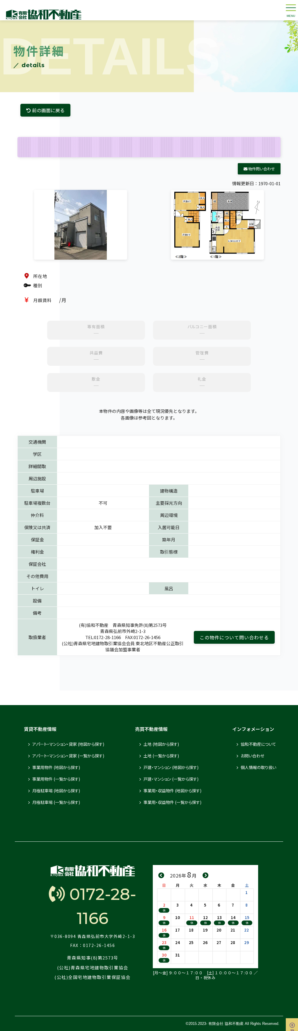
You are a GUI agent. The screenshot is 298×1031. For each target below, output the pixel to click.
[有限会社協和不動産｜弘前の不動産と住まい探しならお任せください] (43, 10)
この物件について (234, 637)
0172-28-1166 (100, 906)
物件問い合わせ (261, 169)
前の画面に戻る (48, 110)
